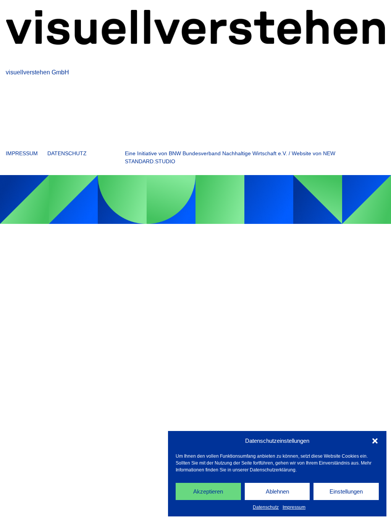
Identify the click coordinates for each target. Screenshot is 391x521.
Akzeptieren (208, 491)
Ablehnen (277, 491)
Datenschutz (266, 507)
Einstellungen (346, 491)
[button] (375, 441)
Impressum (294, 507)
